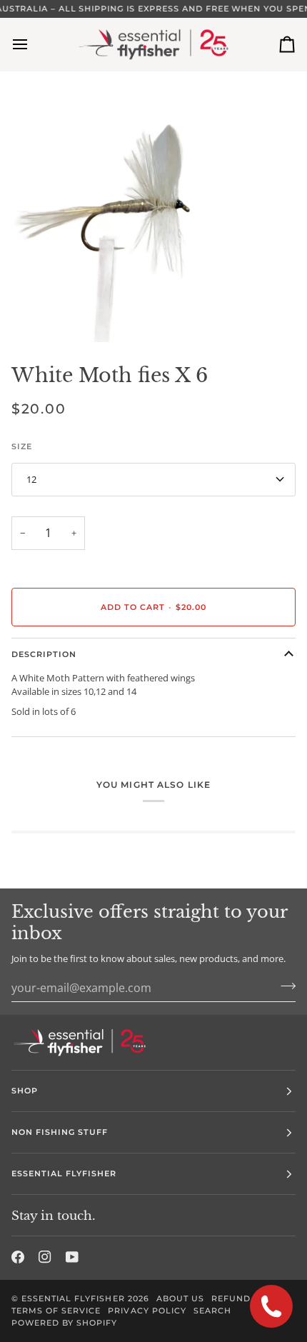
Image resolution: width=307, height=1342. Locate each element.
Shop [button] (24, 1091)
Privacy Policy (147, 1311)
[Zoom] (26, 315)
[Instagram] (45, 1257)
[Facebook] (17, 1257)
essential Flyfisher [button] (64, 1173)
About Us (180, 1298)
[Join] (284, 985)
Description (43, 654)
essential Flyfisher (73, 1298)
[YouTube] (72, 1257)
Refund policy (249, 1298)
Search (212, 1311)
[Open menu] (32, 44)
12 (31, 479)
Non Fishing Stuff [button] (59, 1132)
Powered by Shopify (64, 1323)
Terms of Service (56, 1311)
